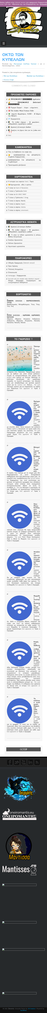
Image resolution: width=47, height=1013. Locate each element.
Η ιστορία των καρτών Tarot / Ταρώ (21, 182)
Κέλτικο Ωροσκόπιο (15, 243)
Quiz (9, 135)
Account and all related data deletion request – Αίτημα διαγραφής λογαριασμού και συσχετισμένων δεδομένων (24, 281)
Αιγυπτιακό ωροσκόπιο (16, 246)
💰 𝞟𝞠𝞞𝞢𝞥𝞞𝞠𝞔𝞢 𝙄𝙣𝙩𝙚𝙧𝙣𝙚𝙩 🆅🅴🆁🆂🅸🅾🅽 (24, 103)
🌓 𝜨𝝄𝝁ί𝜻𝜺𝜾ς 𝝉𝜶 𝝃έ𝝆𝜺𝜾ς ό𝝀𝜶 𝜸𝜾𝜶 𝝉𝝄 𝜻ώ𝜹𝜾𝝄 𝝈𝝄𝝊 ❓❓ (24, 131)
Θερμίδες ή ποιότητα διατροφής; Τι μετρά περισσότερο (37, 603)
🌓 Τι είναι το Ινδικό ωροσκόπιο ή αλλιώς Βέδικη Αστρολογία (24, 236)
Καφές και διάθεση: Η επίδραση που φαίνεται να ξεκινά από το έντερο (37, 651)
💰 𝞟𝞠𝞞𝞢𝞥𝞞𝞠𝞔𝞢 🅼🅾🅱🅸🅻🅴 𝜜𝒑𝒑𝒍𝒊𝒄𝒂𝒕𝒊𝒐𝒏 (24, 99)
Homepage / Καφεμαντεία (17, 276)
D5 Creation (31, 1009)
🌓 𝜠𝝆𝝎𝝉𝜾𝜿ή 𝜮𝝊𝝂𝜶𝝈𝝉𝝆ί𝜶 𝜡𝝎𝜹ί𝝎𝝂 (19, 127)
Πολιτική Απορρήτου (15, 269)
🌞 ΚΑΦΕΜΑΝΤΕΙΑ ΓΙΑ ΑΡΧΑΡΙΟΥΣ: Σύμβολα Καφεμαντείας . (24, 156)
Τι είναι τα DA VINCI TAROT (17, 194)
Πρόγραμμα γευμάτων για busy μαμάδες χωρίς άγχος (37, 407)
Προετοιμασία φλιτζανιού (17, 165)
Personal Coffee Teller (25, 64)
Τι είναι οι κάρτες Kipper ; (17, 204)
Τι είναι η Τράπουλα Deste (17, 191)
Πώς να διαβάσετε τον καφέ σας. (20, 152)
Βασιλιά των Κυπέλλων (35, 76)
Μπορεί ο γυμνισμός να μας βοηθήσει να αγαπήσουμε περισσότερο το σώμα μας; (37, 459)
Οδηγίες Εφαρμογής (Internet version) (21, 263)
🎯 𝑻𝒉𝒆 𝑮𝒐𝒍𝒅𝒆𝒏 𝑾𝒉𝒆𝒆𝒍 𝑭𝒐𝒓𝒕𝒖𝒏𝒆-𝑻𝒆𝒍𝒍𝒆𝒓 (21, 111)
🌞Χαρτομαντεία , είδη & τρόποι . (20, 185)
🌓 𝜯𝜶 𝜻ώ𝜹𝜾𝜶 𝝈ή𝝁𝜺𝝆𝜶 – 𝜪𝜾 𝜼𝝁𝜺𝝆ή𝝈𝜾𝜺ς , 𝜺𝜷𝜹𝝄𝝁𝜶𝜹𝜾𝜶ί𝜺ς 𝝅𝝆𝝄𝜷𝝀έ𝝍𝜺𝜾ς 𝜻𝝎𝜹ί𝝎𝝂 (24, 123)
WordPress (23, 1010)
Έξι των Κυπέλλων (10, 76)
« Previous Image (8, 80)
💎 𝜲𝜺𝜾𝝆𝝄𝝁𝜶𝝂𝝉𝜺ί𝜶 (14, 119)
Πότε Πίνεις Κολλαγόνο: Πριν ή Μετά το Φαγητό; (37, 509)
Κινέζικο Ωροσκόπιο (15, 240)
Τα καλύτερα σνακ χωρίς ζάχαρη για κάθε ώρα (37, 705)
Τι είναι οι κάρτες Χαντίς (16, 201)
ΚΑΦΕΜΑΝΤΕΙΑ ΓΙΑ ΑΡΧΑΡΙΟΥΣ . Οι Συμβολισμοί (24, 161)
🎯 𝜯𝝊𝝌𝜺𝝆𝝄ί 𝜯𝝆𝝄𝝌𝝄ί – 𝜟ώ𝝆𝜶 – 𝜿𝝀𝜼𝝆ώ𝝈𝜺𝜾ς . (23, 108)
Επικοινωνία (12, 272)
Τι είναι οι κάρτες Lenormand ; (18, 210)
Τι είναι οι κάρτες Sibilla (17, 207)
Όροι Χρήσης (13, 266)
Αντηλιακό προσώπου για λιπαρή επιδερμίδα (37, 557)
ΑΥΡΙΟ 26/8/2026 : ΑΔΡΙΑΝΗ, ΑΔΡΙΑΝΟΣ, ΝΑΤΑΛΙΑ (23, 316)
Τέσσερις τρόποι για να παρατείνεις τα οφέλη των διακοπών (37, 354)
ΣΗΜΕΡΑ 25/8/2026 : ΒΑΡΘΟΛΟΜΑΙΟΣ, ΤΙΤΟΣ (23, 302)
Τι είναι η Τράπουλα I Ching (18, 198)
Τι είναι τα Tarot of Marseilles (18, 188)
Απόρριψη (43, 4)
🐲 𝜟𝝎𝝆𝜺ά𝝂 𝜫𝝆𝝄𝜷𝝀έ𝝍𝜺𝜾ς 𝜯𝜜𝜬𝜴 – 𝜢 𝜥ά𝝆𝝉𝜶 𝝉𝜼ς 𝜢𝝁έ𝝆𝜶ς (24, 115)
